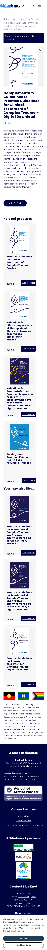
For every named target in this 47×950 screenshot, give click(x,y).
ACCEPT (23, 938)
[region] (23, 932)
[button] (40, 50)
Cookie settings (23, 945)
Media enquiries (23, 821)
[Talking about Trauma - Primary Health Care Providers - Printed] (20, 449)
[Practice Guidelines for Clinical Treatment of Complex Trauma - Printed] (20, 251)
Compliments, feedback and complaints (23, 825)
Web (37, 766)
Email (30, 766)
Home (7, 19)
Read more (29, 480)
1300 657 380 (21, 766)
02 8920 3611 (23, 896)
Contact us (23, 816)
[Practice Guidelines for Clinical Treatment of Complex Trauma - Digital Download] (20, 653)
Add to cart (15, 203)
